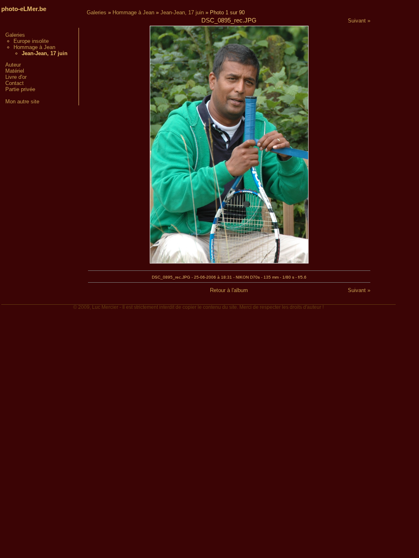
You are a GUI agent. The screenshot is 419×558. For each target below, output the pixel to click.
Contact (14, 83)
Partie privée (20, 89)
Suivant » (359, 21)
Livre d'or (16, 77)
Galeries (15, 35)
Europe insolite (31, 41)
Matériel (14, 71)
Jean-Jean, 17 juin (182, 12)
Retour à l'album (229, 290)
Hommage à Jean (34, 47)
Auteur (13, 65)
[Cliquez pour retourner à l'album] (229, 262)
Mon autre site (22, 101)
